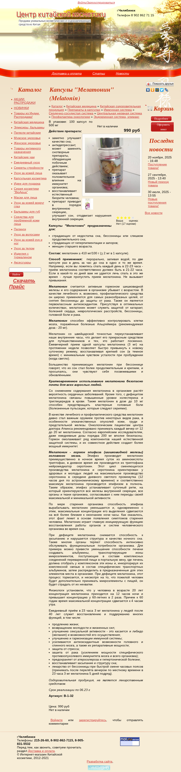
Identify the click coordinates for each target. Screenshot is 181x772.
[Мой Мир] (157, 90)
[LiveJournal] (166, 90)
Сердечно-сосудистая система (71, 113)
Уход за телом (24, 248)
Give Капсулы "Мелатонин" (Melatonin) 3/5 (125, 217)
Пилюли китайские (27, 132)
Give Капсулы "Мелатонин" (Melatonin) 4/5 (129, 217)
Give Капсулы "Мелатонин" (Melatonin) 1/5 (118, 217)
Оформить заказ (163, 127)
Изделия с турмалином (23, 255)
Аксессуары (22, 262)
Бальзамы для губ (27, 211)
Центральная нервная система (119, 113)
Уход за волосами (27, 234)
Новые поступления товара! (157, 202)
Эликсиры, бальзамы (29, 127)
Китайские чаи (24, 157)
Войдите (57, 720)
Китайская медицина (81, 106)
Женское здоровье (27, 143)
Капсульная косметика (30, 178)
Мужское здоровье (27, 138)
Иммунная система (118, 109)
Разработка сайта (99, 761)
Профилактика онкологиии (70, 117)
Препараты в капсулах (84, 109)
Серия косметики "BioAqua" (26, 190)
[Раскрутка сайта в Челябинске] (98, 770)
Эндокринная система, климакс (116, 117)
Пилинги (20, 229)
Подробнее (161, 118)
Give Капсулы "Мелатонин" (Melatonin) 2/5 (122, 217)
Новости (122, 73)
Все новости (153, 213)
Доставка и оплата (67, 73)
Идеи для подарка (27, 183)
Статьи (98, 73)
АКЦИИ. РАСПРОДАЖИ (25, 100)
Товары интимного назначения (27, 150)
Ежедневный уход (27, 162)
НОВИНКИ (21, 108)
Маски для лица (25, 197)
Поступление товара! (157, 166)
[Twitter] (162, 90)
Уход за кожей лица (28, 173)
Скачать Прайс (22, 284)
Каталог (57, 106)
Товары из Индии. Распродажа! (27, 115)
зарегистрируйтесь (92, 720)
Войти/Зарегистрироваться (96, 2)
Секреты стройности (28, 167)
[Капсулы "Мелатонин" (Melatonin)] (112, 193)
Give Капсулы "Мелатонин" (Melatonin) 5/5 (133, 217)
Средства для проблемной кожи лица (27, 220)
